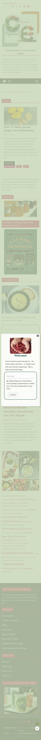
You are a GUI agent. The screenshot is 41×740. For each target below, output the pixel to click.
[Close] (37, 335)
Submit (13, 395)
